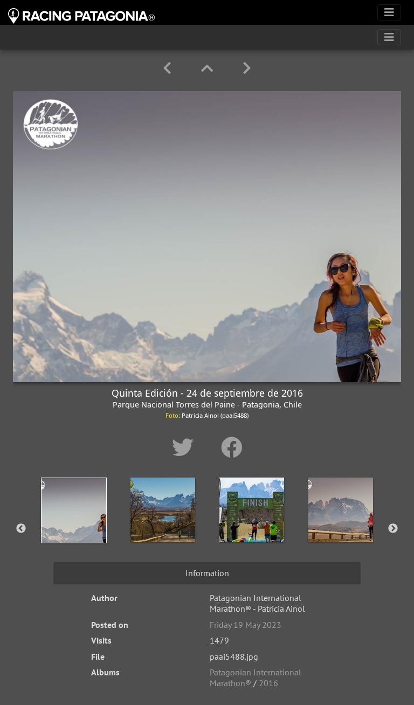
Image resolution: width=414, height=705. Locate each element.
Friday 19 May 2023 (245, 624)
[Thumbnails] (209, 68)
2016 (268, 683)
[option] (73, 527)
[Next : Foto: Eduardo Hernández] (247, 68)
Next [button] (393, 528)
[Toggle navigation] (389, 12)
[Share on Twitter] (185, 447)
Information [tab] (207, 573)
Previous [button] (21, 528)
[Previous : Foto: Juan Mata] (169, 68)
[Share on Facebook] (231, 447)
